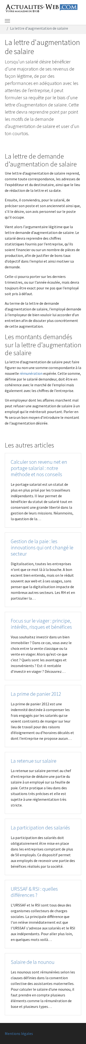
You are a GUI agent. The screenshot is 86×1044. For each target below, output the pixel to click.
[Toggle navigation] (7, 21)
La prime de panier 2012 (36, 694)
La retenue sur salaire (33, 761)
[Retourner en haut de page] (75, 1033)
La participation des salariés (40, 827)
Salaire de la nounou (32, 962)
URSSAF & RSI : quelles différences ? (34, 892)
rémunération (31, 373)
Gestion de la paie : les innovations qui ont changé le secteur (42, 547)
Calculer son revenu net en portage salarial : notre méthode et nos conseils (39, 468)
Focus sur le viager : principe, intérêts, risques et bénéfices (41, 624)
